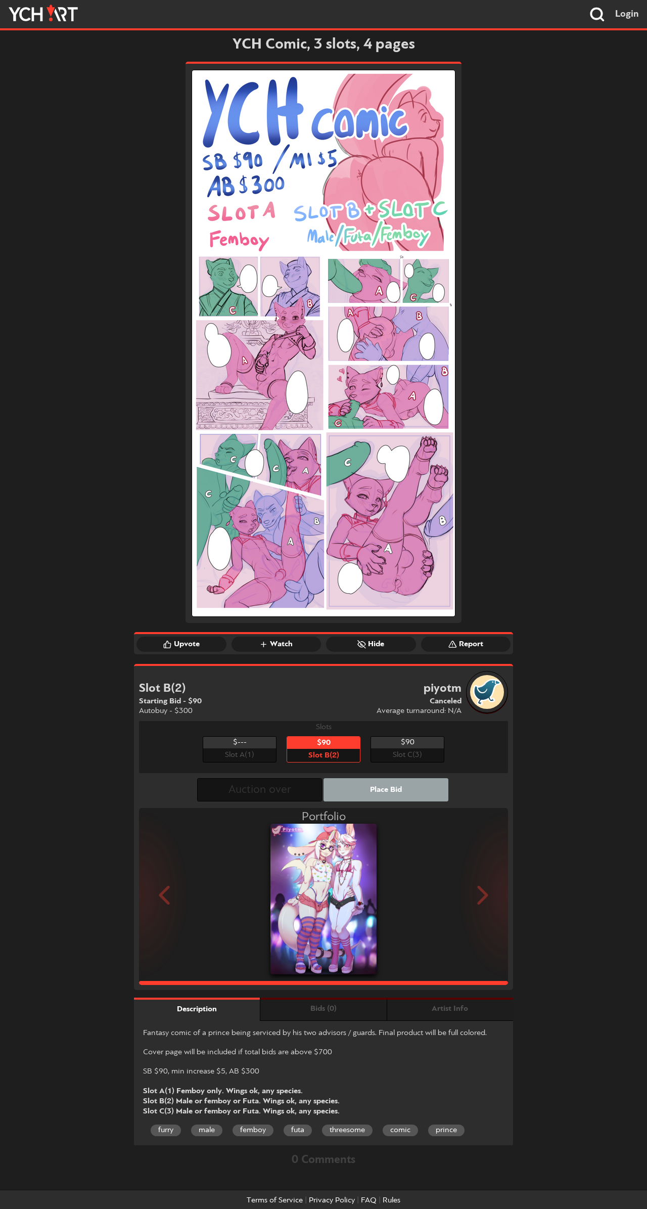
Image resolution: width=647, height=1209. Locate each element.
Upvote (187, 644)
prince (446, 1130)
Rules (391, 1200)
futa (297, 1130)
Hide (376, 644)
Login (627, 14)
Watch (281, 644)
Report (471, 644)
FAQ (369, 1200)
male (207, 1130)
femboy (253, 1130)
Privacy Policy (332, 1200)
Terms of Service (275, 1200)
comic (400, 1130)
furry (165, 1130)
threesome (347, 1130)
